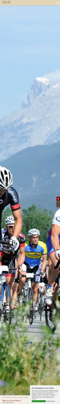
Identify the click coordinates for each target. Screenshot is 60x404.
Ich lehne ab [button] (42, 401)
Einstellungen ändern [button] (50, 401)
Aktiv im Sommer (15, 397)
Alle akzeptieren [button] (35, 401)
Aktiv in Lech (9, 397)
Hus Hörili (4, 397)
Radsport (20, 397)
